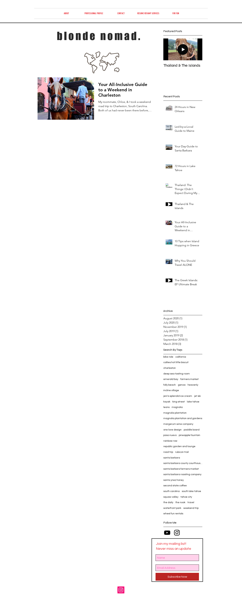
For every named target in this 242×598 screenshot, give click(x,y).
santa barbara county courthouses (182, 463)
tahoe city (186, 497)
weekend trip (191, 508)
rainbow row (170, 441)
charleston (169, 368)
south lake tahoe (191, 491)
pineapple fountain (189, 435)
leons (166, 407)
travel (190, 502)
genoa (181, 385)
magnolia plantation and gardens (182, 418)
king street (178, 401)
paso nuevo (170, 435)
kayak (166, 401)
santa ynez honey (173, 480)
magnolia (177, 407)
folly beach (169, 385)
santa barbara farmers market (181, 469)
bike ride (168, 357)
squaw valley (170, 497)
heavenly (193, 385)
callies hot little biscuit (175, 362)
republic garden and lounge (179, 446)
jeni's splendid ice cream (177, 396)
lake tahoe (193, 401)
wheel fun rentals (173, 513)
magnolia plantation (175, 413)
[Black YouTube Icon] (167, 532)
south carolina (171, 491)
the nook (180, 502)
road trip (168, 452)
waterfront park (172, 508)
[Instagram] (120, 589)
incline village (171, 390)
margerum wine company (178, 424)
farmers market (189, 379)
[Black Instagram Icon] (177, 532)
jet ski (197, 396)
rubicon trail (182, 452)
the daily (168, 502)
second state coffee (175, 485)
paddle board (191, 430)
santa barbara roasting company (182, 474)
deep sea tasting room (176, 373)
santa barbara (171, 458)
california (180, 357)
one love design (172, 430)
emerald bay (170, 379)
